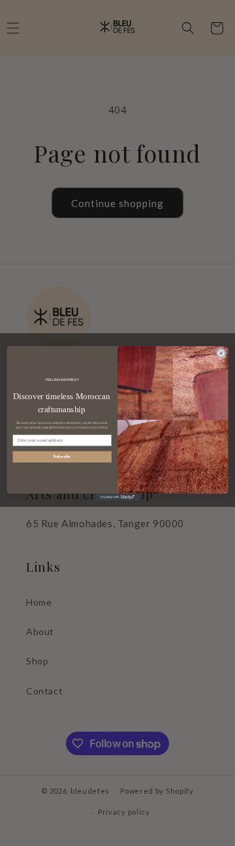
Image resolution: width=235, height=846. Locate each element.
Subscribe (62, 456)
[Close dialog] (221, 353)
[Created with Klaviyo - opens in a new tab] (117, 496)
